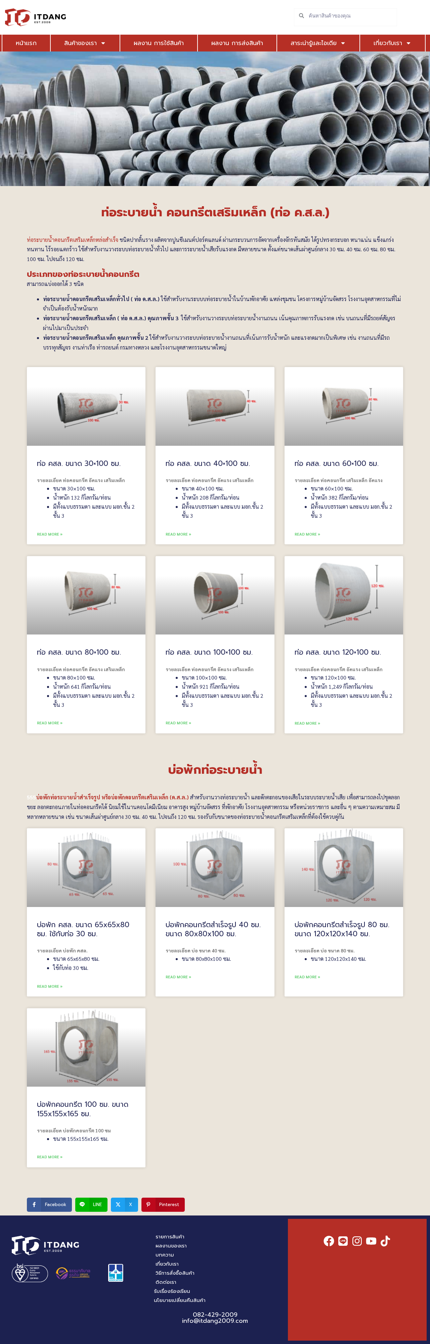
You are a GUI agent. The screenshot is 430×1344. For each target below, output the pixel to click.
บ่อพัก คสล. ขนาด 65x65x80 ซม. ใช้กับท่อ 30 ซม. (83, 929)
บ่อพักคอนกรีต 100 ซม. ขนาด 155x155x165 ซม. (82, 1109)
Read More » (49, 534)
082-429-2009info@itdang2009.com (215, 1317)
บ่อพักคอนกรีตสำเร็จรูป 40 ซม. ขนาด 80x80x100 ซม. (213, 929)
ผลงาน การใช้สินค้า (159, 43)
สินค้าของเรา (80, 43)
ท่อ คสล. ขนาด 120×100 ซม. (338, 652)
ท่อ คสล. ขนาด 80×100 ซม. (79, 652)
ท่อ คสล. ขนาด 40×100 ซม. (208, 463)
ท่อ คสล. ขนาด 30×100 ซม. (79, 463)
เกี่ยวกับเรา (388, 43)
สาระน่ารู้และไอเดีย (314, 43)
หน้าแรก (26, 43)
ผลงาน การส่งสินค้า (237, 43)
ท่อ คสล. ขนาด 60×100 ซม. (337, 463)
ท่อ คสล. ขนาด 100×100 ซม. (209, 652)
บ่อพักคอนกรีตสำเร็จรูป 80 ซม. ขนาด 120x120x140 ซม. (342, 929)
